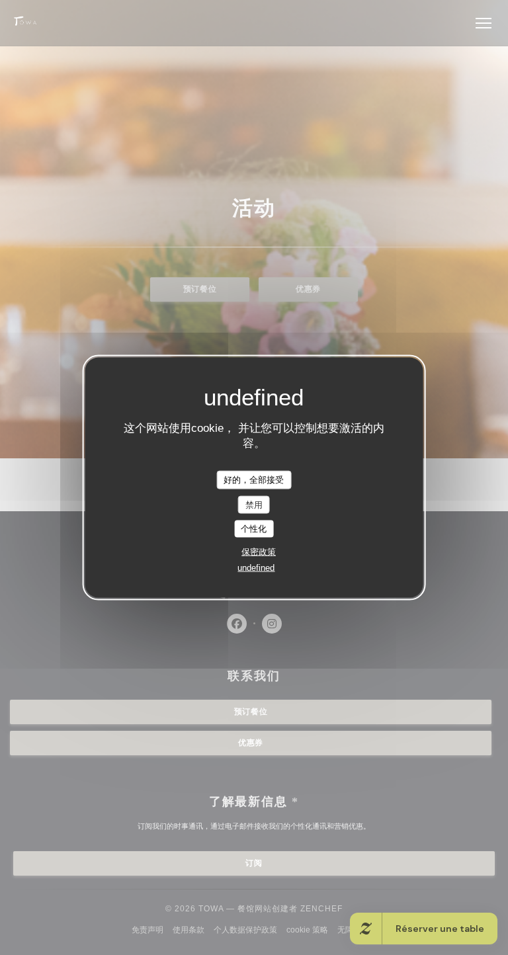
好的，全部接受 (254, 480)
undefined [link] (256, 567)
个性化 (254, 529)
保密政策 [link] (258, 551)
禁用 (254, 504)
